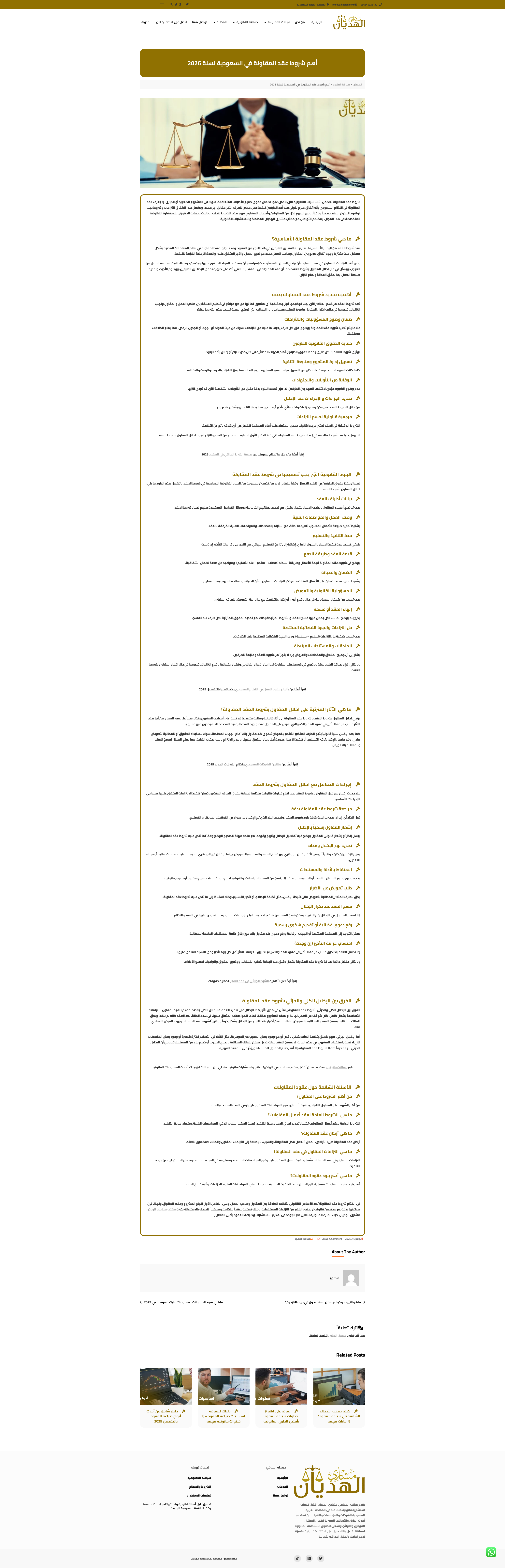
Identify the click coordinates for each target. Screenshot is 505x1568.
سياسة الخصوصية (199, 1478)
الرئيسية (316, 22)
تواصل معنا (199, 22)
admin (334, 1278)
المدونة (146, 22)
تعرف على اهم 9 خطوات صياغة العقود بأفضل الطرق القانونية (281, 1416)
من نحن (300, 22)
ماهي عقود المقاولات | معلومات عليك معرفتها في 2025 (183, 1302)
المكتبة (222, 22)
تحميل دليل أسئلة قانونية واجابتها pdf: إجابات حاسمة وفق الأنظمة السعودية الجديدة (177, 1506)
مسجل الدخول (337, 1335)
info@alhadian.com (343, 4)
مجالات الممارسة (279, 22)
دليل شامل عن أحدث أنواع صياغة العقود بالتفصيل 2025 (164, 1416)
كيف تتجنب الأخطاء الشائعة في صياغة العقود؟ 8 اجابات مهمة (339, 1416)
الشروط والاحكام (200, 1486)
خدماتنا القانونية (247, 22)
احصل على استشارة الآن (171, 22)
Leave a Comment (329, 1238)
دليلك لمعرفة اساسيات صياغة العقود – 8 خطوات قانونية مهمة (223, 1416)
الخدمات (282, 1486)
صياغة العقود (302, 1238)
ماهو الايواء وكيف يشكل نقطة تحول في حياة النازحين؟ (323, 1302)
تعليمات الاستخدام (199, 1495)
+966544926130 (370, 4)
